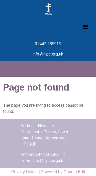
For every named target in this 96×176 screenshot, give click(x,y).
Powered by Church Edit (63, 172)
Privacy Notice (24, 172)
